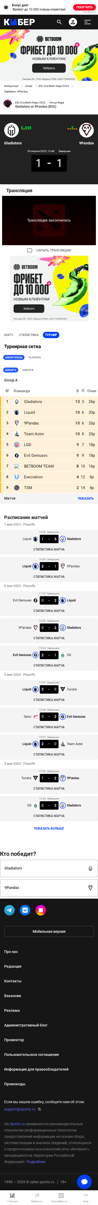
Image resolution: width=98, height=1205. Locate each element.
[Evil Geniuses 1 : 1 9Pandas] (76, 129)
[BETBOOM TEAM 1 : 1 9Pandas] (74, 129)
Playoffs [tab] (35, 357)
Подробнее (35, 1162)
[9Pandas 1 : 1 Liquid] (68, 129)
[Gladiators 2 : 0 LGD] (22, 128)
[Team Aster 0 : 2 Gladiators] (28, 128)
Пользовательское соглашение (31, 1054)
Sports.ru (17, 1124)
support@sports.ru (19, 1109)
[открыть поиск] (59, 22)
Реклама (12, 1010)
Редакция (12, 966)
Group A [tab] (10, 370)
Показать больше (49, 828)
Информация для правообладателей (36, 1069)
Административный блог (26, 1025)
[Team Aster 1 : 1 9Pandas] (70, 129)
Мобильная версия (49, 931)
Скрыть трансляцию (53, 250)
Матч (8, 335)
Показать (86, 498)
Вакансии (12, 996)
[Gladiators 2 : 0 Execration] (26, 128)
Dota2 (28, 86)
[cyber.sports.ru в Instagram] (42, 911)
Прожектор (14, 1040)
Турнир (51, 335)
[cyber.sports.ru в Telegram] (10, 911)
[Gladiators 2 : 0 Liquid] (30, 128)
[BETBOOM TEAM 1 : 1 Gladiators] (24, 129)
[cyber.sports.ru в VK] (26, 911)
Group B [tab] (27, 370)
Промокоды (14, 1084)
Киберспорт (11, 86)
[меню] (87, 22)
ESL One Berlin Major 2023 (54, 86)
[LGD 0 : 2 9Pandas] (72, 128)
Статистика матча (49, 549)
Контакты (12, 981)
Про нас (11, 952)
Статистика (29, 335)
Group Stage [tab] (13, 357)
